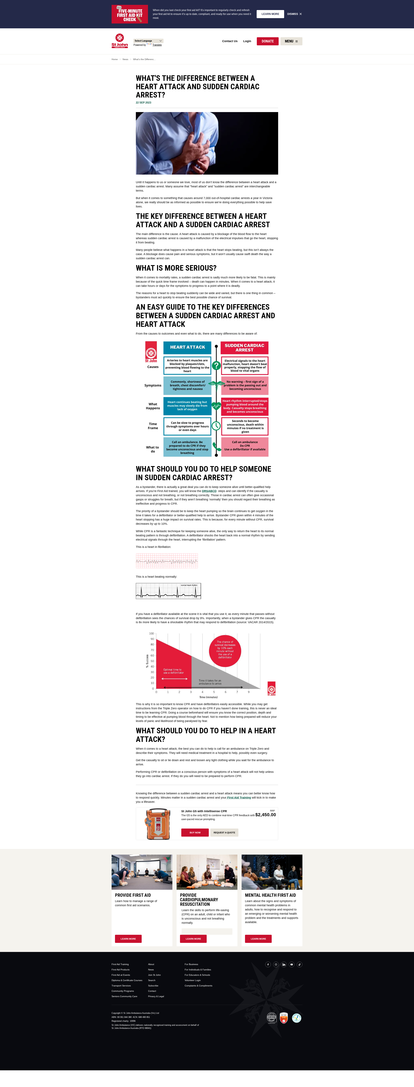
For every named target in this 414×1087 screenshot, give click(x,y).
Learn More (270, 14)
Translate (157, 44)
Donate (268, 41)
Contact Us (230, 41)
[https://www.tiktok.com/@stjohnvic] (299, 964)
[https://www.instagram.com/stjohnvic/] (276, 965)
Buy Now (195, 832)
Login (247, 41)
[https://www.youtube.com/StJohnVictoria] (291, 965)
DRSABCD (209, 491)
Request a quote (224, 832)
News (125, 59)
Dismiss (292, 14)
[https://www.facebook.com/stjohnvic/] (268, 965)
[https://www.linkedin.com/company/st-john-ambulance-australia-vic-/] (284, 965)
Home (115, 59)
